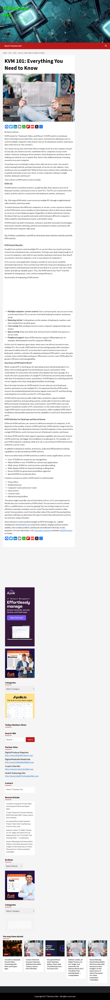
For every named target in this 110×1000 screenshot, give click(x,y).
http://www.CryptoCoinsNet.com (19, 769)
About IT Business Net (13, 46)
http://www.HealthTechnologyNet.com (21, 776)
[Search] (105, 46)
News (6, 954)
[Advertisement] (74, 21)
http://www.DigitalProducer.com (19, 755)
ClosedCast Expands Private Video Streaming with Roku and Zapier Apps (19, 806)
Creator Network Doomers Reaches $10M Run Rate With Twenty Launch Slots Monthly (19, 815)
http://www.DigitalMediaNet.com (19, 762)
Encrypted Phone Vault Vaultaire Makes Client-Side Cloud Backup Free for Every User (18, 823)
